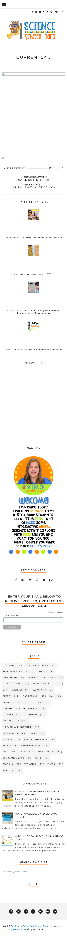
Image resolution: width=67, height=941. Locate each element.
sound (38, 758)
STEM (41, 671)
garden (7, 709)
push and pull (11, 733)
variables (30, 764)
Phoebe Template (43, 926)
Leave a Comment (14, 168)
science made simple (35, 739)
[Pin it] (62, 168)
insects (33, 715)
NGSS (45, 665)
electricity (39, 690)
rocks (33, 733)
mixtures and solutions (17, 727)
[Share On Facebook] (54, 168)
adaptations (10, 678)
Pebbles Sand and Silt (15, 671)
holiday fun (30, 709)
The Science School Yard (23, 926)
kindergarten (11, 721)
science (7, 739)
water (51, 764)
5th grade (9, 665)
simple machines (30, 746)
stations (8, 764)
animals (32, 678)
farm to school (12, 702)
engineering (30, 696)
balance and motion (44, 684)
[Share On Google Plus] (58, 168)
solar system (46, 752)
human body (10, 715)
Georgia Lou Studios (16, 929)
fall (51, 696)
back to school (12, 684)
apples (52, 678)
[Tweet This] (50, 168)
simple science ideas (15, 752)
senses (7, 746)
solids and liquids (13, 758)
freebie (37, 702)
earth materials (12, 690)
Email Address (12, 615)
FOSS (28, 665)
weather (8, 770)
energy (7, 696)
